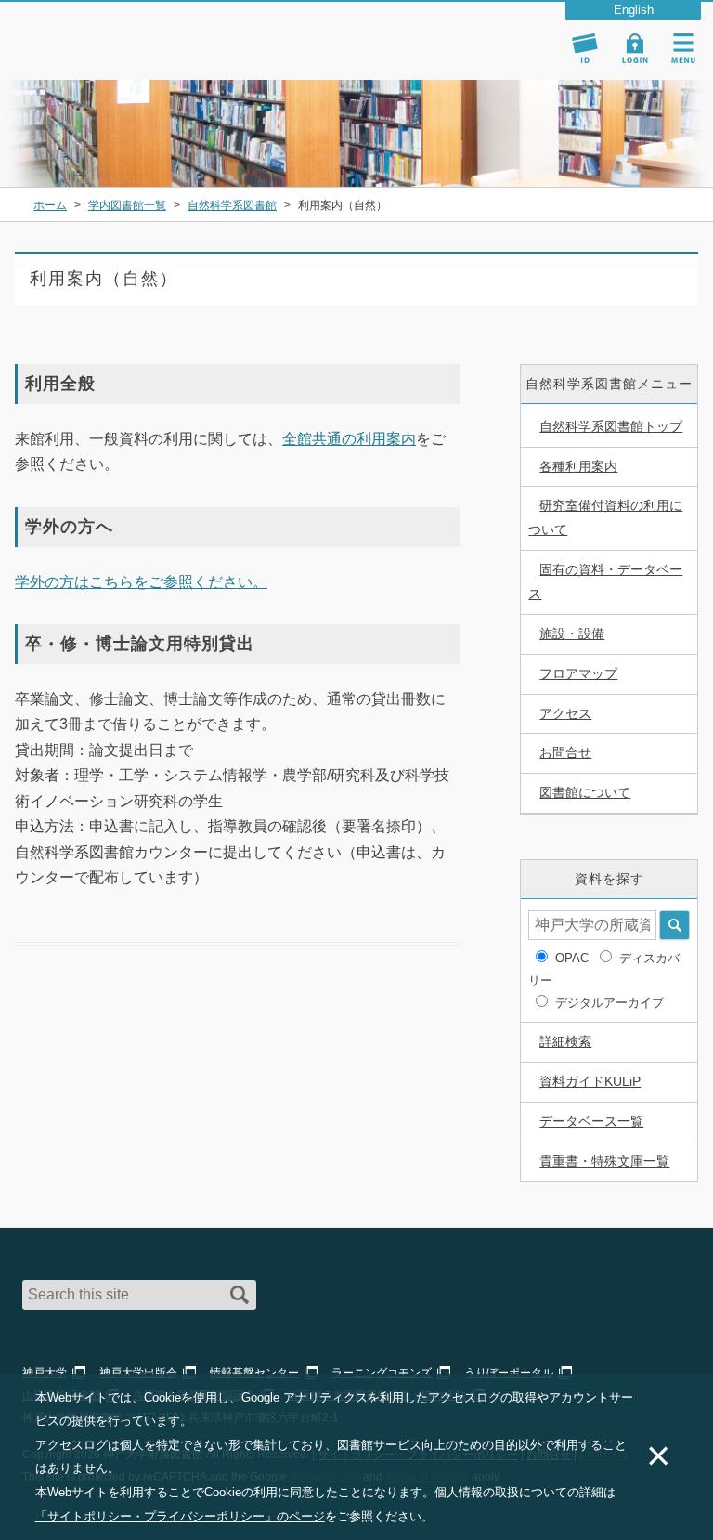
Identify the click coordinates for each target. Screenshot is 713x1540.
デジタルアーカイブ (609, 1003)
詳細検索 (565, 1041)
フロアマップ (578, 673)
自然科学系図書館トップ (610, 426)
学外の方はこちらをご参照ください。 (141, 582)
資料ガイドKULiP (590, 1081)
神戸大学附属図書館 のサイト (98, 55)
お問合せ (565, 752)
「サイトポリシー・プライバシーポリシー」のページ (180, 1516)
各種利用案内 (578, 466)
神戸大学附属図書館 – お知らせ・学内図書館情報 (122, 31)
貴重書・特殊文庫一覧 (604, 1161)
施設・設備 (571, 633)
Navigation (683, 48)
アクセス (565, 713)
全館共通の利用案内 (349, 439)
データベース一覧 (591, 1121)
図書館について (584, 792)
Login (635, 48)
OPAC (572, 958)
